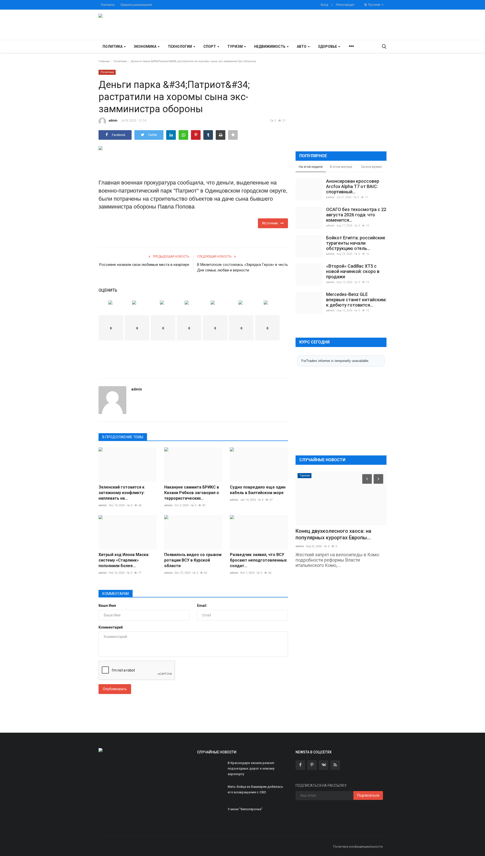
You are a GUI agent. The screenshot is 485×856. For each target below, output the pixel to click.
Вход (324, 5)
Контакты (108, 5)
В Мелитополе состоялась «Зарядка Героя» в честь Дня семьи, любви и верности (242, 267)
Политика (120, 61)
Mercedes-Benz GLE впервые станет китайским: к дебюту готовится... (356, 300)
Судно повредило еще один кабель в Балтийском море (257, 490)
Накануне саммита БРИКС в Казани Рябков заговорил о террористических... (191, 493)
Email (201, 606)
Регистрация (345, 5)
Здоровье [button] (328, 46)
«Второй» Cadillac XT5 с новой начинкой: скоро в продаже (352, 271)
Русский (374, 5)
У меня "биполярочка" (245, 809)
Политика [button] (113, 46)
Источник (271, 223)
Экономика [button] (145, 46)
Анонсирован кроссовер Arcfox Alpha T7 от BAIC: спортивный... (352, 186)
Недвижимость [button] (270, 46)
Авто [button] (302, 46)
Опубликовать (115, 689)
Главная (104, 61)
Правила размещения (136, 5)
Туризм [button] (235, 46)
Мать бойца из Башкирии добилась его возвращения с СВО (255, 789)
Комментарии (115, 594)
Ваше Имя (107, 606)
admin (113, 120)
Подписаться (368, 795)
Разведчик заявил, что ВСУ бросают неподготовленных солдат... (258, 560)
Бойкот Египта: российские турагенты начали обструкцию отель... (355, 243)
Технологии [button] (180, 46)
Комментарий (111, 627)
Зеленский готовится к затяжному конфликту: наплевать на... (121, 493)
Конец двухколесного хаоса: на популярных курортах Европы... (333, 534)
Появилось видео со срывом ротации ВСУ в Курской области (193, 560)
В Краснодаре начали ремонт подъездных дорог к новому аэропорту (251, 768)
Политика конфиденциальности (358, 846)
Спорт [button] (210, 46)
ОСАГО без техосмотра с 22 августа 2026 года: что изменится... (356, 215)
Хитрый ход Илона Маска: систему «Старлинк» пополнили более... (124, 560)
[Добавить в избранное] (233, 135)
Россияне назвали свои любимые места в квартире (144, 264)
